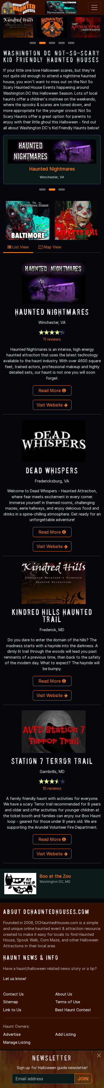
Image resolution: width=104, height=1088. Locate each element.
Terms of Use (67, 1002)
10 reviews (52, 788)
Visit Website (50, 405)
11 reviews (52, 339)
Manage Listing (16, 1042)
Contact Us (13, 994)
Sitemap (10, 1002)
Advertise (12, 1034)
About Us (63, 994)
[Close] (99, 1055)
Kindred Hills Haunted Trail (52, 615)
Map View (52, 247)
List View (20, 247)
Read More (50, 390)
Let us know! (14, 978)
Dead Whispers (52, 470)
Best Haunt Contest (73, 1010)
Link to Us (12, 1010)
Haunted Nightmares (52, 169)
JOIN (83, 1078)
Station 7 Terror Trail (52, 760)
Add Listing (65, 1034)
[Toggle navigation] (94, 7)
